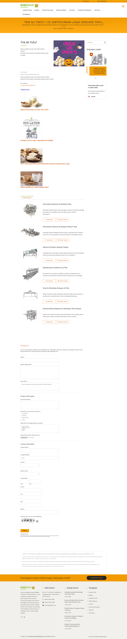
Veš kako (97, 10)
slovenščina (103, 1)
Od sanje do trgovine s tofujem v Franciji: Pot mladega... (74, 617)
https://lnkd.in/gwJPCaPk (28, 85)
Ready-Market (103, 636)
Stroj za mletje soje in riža (27, 566)
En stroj (72, 10)
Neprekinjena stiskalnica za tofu (55, 267)
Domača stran (27, 10)
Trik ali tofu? (70, 28)
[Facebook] (21, 617)
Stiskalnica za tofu (96, 564)
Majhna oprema (61, 10)
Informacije (26, 14)
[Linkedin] (24, 617)
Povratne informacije (84, 10)
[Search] (104, 42)
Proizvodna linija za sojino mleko (78, 564)
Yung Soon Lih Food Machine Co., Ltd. (37, 636)
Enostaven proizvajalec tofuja (55, 564)
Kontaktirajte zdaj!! (96, 577)
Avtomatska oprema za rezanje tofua (57, 204)
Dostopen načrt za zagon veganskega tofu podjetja (37, 140)
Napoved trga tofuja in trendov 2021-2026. (35, 109)
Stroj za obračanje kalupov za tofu (56, 288)
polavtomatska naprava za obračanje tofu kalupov (62, 308)
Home (55, 28)
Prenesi (93, 96)
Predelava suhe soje (88, 564)
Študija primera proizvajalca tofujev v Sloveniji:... (74, 609)
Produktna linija (47, 10)
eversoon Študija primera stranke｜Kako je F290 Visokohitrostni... (74, 601)
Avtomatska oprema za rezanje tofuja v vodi (60, 226)
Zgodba (36, 10)
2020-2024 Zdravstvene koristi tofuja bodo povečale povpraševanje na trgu (45, 164)
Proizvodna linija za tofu (66, 564)
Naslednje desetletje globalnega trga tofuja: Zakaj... (74, 593)
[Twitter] (22, 617)
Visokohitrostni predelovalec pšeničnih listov (40, 566)
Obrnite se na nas (60, 566)
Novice (65, 28)
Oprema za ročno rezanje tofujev (55, 247)
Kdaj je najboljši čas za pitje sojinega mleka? (35, 187)
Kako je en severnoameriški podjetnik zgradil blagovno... (72, 625)
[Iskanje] (83, 1)
